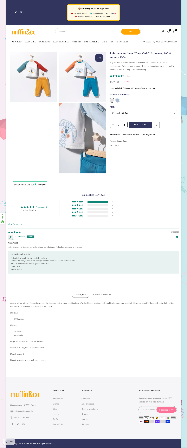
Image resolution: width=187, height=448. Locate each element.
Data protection (88, 404)
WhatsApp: (166, 41)
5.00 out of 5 (41, 207)
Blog (55, 409)
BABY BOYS (44, 42)
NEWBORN (17, 42)
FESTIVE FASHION (119, 42)
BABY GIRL (30, 42)
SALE (104, 42)
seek (131, 31)
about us (56, 414)
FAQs (55, 419)
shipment (85, 424)
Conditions (86, 399)
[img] (14, 232)
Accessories (76, 42)
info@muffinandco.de (23, 411)
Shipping (126, 88)
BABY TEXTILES (61, 42)
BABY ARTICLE (91, 42)
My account (58, 399)
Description (81, 294)
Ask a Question (148, 134)
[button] (116, 76)
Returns (85, 414)
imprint (85, 419)
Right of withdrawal (90, 409)
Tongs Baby (122, 141)
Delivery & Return (130, 134)
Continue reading (138, 69)
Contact (56, 404)
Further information (102, 294)
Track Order (58, 424)
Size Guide (115, 134)
